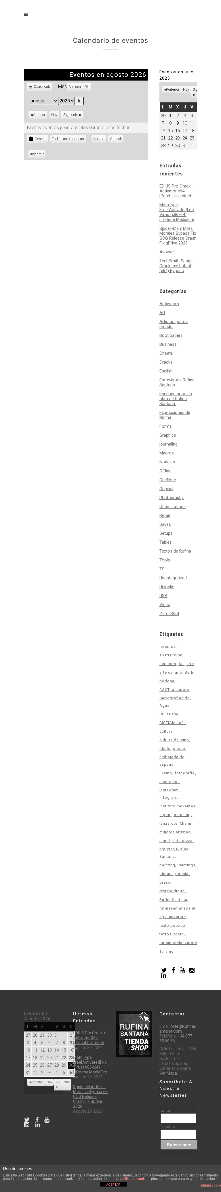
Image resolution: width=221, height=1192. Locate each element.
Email (166, 1110)
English (166, 371)
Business (168, 344)
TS (162, 569)
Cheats (166, 353)
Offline (165, 470)
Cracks (166, 362)
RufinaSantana (173, 899)
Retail (164, 515)
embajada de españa (171, 761)
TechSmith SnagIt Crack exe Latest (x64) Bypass (176, 265)
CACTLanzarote (174, 689)
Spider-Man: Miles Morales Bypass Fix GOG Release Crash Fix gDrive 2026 (178, 236)
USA (163, 595)
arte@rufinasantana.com (177, 1029)
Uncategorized (173, 577)
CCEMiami (168, 714)
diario (165, 748)
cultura (166, 731)
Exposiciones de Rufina (174, 415)
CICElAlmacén (172, 723)
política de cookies (134, 1179)
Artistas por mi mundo (173, 324)
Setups (166, 533)
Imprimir (37, 154)
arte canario (170, 672)
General (40, 139)
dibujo (179, 748)
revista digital (172, 891)
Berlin (190, 672)
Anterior (39, 114)
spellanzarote (172, 917)
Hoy (54, 114)
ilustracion (169, 782)
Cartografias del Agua (175, 702)
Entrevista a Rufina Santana (177, 382)
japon (164, 815)
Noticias (167, 462)
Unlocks (166, 586)
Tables (165, 542)
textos (165, 934)
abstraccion (170, 655)
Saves (165, 524)
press (164, 882)
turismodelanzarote (178, 943)
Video (164, 604)
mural (164, 840)
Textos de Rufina (175, 551)
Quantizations (172, 506)
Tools (164, 560)
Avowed (167, 252)
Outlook (116, 140)
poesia (181, 874)
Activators (169, 303)
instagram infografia (169, 794)
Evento (165, 773)
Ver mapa (168, 1073)
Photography (171, 497)
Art (162, 312)
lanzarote (168, 823)
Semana (74, 87)
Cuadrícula (42, 87)
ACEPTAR (113, 1184)
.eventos (167, 646)
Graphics (167, 435)
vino (170, 951)
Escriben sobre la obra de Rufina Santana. (175, 398)
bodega (166, 681)
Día (86, 87)
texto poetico (172, 925)
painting (167, 865)
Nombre (168, 1126)
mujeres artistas (174, 832)
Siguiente (70, 114)
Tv (161, 951)
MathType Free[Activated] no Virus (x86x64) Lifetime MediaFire (176, 212)
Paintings (186, 865)
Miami (185, 823)
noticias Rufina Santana (173, 853)
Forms (165, 426)
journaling (168, 444)
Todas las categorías (68, 139)
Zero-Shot (169, 613)
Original (166, 488)
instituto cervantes (177, 806)
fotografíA (185, 773)
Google (99, 140)
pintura (166, 874)
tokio (179, 934)
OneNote (167, 479)
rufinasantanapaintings (181, 908)
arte (190, 664)
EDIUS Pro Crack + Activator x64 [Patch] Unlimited (176, 191)
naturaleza (182, 840)
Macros (166, 453)
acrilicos (167, 664)
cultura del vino (174, 740)
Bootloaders (171, 335)
